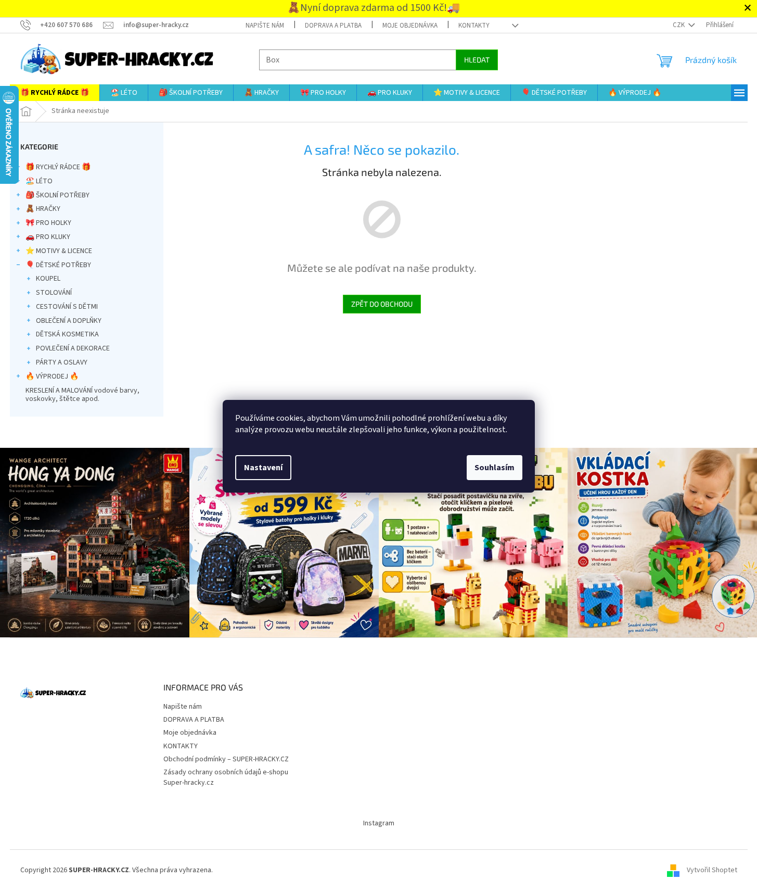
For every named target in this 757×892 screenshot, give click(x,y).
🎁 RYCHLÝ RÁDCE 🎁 (58, 167)
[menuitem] (54, 92)
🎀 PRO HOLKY (48, 223)
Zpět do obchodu (382, 303)
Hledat (477, 59)
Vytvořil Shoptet (712, 870)
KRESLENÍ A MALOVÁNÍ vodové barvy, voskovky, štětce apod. (82, 395)
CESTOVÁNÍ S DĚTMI (67, 306)
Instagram (378, 823)
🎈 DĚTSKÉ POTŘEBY (58, 265)
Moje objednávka (410, 25)
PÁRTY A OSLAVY (61, 362)
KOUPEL (48, 278)
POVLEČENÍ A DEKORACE (73, 348)
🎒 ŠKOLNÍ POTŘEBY (57, 195)
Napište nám (265, 25)
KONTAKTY (474, 25)
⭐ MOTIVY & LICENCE (58, 251)
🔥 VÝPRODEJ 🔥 (52, 376)
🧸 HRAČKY (42, 209)
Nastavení (263, 467)
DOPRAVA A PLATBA (333, 25)
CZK (679, 25)
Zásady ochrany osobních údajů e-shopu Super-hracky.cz (225, 777)
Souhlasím (494, 467)
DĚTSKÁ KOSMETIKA (67, 334)
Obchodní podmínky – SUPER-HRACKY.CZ (226, 759)
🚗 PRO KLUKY (47, 237)
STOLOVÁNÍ (54, 292)
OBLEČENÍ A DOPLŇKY (68, 321)
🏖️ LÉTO (39, 181)
